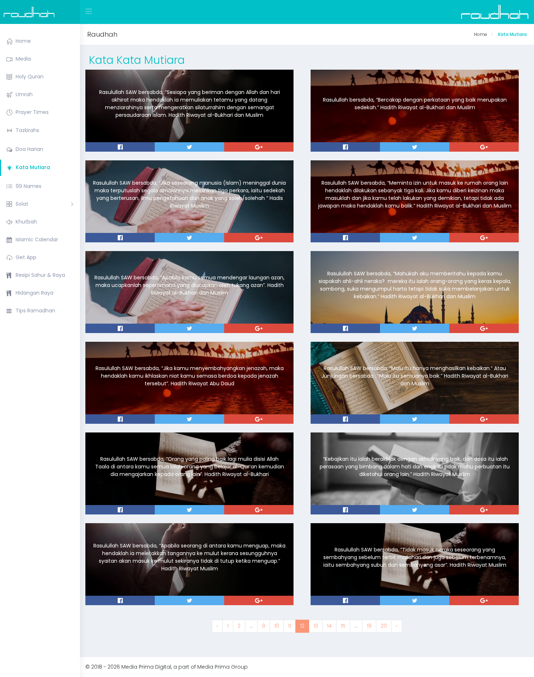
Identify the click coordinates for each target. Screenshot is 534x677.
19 (369, 625)
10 (276, 625)
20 (384, 625)
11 (289, 625)
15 (343, 625)
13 (315, 625)
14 (329, 625)
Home (480, 34)
